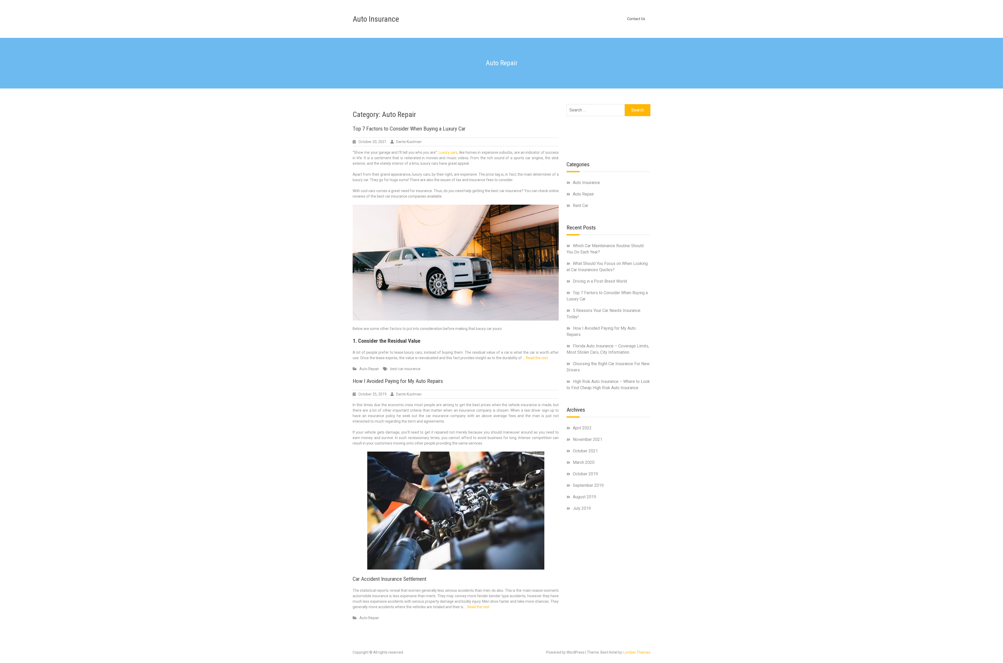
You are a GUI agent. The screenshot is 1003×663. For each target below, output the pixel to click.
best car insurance (405, 369)
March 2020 (583, 462)
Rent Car (580, 205)
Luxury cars (448, 152)
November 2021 (587, 439)
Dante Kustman (409, 142)
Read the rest (537, 358)
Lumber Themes (636, 652)
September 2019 (588, 485)
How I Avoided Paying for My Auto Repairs (398, 381)
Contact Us (636, 19)
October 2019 (585, 473)
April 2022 (582, 427)
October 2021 (585, 450)
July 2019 (582, 508)
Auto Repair (369, 369)
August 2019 (584, 496)
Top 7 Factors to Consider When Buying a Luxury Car (409, 129)
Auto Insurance (376, 18)
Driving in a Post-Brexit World (600, 281)
